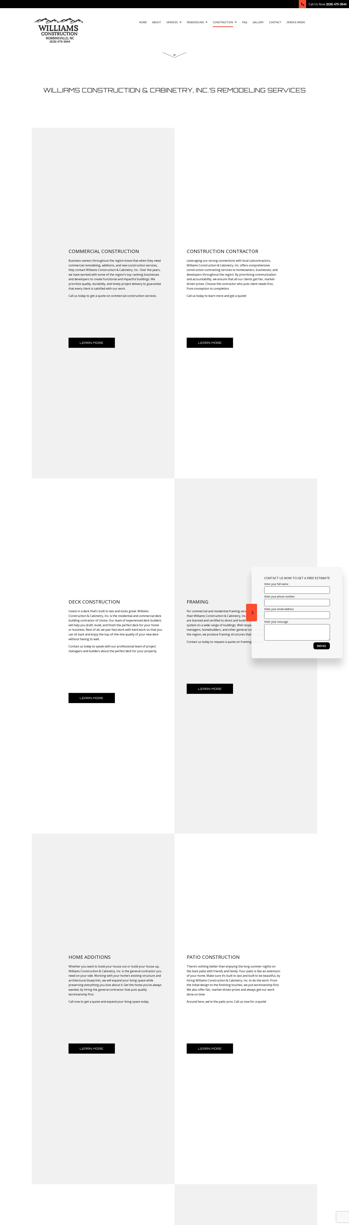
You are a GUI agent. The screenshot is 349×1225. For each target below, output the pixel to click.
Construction (223, 22)
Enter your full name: (276, 584)
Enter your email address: (279, 609)
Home (143, 22)
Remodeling (195, 22)
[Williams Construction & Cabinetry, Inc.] (59, 30)
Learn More (91, 343)
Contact (275, 22)
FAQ (244, 22)
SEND (321, 645)
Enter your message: (276, 621)
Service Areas (296, 22)
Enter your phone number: (279, 596)
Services (172, 22)
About (156, 22)
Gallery (258, 22)
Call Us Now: (327, 4)
